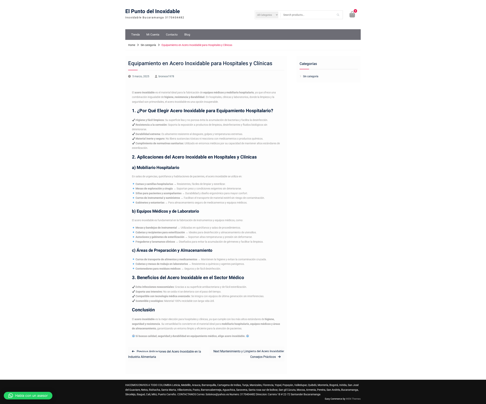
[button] (28, 395)
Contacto (172, 34)
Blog (187, 34)
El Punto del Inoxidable (152, 11)
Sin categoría (310, 76)
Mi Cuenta (152, 34)
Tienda (135, 34)
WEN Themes (353, 398)
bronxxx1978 (166, 76)
